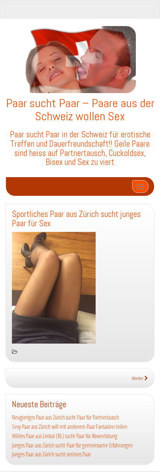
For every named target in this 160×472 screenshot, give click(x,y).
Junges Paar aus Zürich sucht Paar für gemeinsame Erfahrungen (72, 445)
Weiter (138, 378)
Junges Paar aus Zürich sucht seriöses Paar (51, 454)
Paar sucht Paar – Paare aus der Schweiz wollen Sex (80, 110)
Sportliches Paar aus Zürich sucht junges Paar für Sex (76, 219)
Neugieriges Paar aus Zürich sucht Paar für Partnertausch (65, 417)
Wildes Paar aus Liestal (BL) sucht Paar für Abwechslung (64, 436)
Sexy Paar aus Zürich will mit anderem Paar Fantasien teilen (69, 426)
